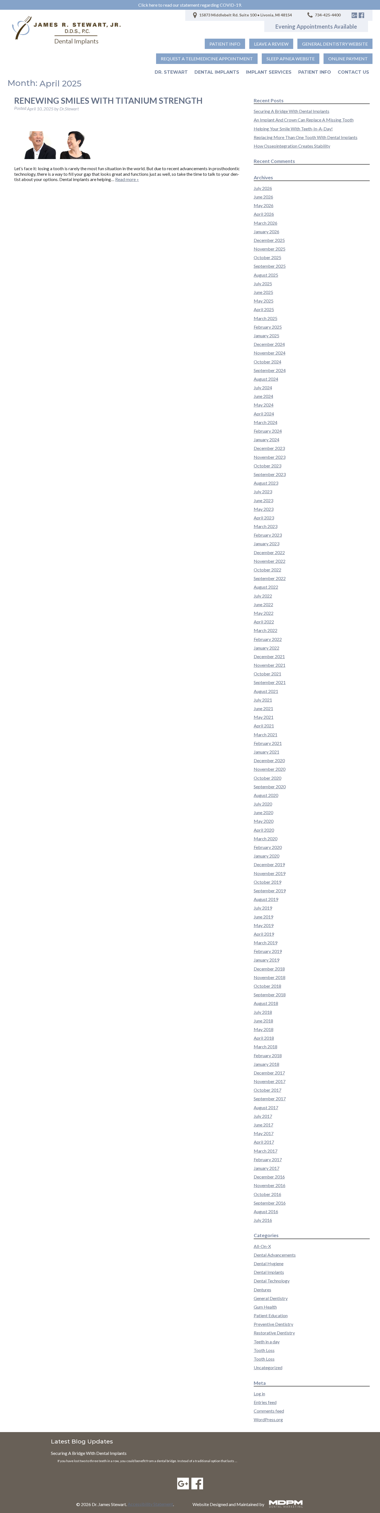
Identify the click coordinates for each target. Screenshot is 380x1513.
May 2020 (263, 821)
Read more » (127, 179)
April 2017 (264, 1142)
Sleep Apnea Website (291, 58)
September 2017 (270, 1098)
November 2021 (269, 665)
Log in (259, 1393)
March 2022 (265, 630)
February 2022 (268, 639)
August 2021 (266, 691)
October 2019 (267, 882)
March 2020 (265, 838)
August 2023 (266, 483)
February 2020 (268, 847)
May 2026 (263, 205)
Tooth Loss (264, 1350)
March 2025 (265, 318)
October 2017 (267, 1090)
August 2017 (266, 1107)
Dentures (262, 1289)
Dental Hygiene (268, 1263)
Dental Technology (272, 1280)
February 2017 (268, 1159)
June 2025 (263, 292)
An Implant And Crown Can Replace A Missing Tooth (304, 119)
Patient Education (271, 1315)
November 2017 (269, 1081)
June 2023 (263, 500)
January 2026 (266, 231)
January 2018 (266, 1064)
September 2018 (270, 994)
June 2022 (263, 604)
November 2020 (269, 769)
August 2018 (266, 1003)
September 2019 (270, 890)
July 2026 (263, 188)
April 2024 (264, 413)
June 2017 (263, 1124)
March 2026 (265, 223)
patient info (224, 43)
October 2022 (267, 569)
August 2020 (266, 795)
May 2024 (263, 404)
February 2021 (268, 743)
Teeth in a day (267, 1341)
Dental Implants (216, 72)
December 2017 (269, 1072)
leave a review (271, 43)
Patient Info (314, 72)
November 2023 (269, 457)
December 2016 (269, 1176)
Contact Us (353, 72)
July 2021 (263, 699)
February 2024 (268, 431)
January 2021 (266, 751)
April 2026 (264, 214)
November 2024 (269, 352)
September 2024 (270, 370)
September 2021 (270, 682)
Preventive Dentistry (273, 1324)
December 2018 (269, 968)
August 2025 (266, 275)
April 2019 (264, 934)
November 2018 (269, 977)
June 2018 (263, 1020)
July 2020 (263, 803)
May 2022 (263, 613)
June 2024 (263, 396)
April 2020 (264, 830)
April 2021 (264, 725)
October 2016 (267, 1194)
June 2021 (263, 708)
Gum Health (265, 1306)
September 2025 (270, 266)
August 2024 (266, 379)
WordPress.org (268, 1419)
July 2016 (263, 1220)
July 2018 (263, 1012)
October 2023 (267, 465)
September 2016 (270, 1202)
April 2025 (264, 309)
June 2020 (263, 812)
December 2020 (269, 760)
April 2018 (264, 1038)
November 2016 (269, 1185)
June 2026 (263, 196)
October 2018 (267, 986)
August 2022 (266, 587)
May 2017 (263, 1133)
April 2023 (264, 517)
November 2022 (269, 561)
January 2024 (266, 439)
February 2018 (268, 1055)
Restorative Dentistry (274, 1332)
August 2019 (266, 899)
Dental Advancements (275, 1254)
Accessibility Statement (150, 1504)
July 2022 (263, 595)
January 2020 (266, 855)
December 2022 (269, 552)
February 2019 (268, 951)
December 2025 (269, 240)
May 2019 (263, 925)
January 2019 (266, 959)
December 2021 (269, 656)
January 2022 (266, 647)
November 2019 (269, 873)
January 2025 (266, 335)
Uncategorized (268, 1367)
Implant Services (269, 72)
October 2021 (267, 673)
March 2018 (265, 1046)
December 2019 (269, 864)
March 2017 (265, 1150)
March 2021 (265, 734)
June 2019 (263, 916)
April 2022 (264, 621)
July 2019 (263, 907)
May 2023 (263, 509)
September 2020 (270, 786)
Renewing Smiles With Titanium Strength (108, 100)
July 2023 (263, 491)
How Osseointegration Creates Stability (292, 145)
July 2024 (263, 387)
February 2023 (268, 535)
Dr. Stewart (171, 72)
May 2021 (263, 717)
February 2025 (268, 327)
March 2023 (265, 526)
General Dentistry (271, 1298)
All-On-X (262, 1246)
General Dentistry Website (335, 43)
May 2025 (263, 300)
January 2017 (266, 1168)
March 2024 (265, 422)
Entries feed (265, 1402)
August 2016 (266, 1211)
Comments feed (269, 1410)
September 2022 (270, 578)
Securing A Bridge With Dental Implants (291, 111)
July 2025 (263, 283)
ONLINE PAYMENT (348, 58)
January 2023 (266, 543)
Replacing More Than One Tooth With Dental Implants (305, 137)
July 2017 (263, 1116)
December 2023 (269, 448)
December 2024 (269, 344)
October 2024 (267, 361)
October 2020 (267, 778)
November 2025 (269, 248)
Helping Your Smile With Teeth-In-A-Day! (293, 128)
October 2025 (267, 257)
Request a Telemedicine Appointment (207, 58)
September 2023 (270, 474)
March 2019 (265, 942)
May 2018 (263, 1029)
